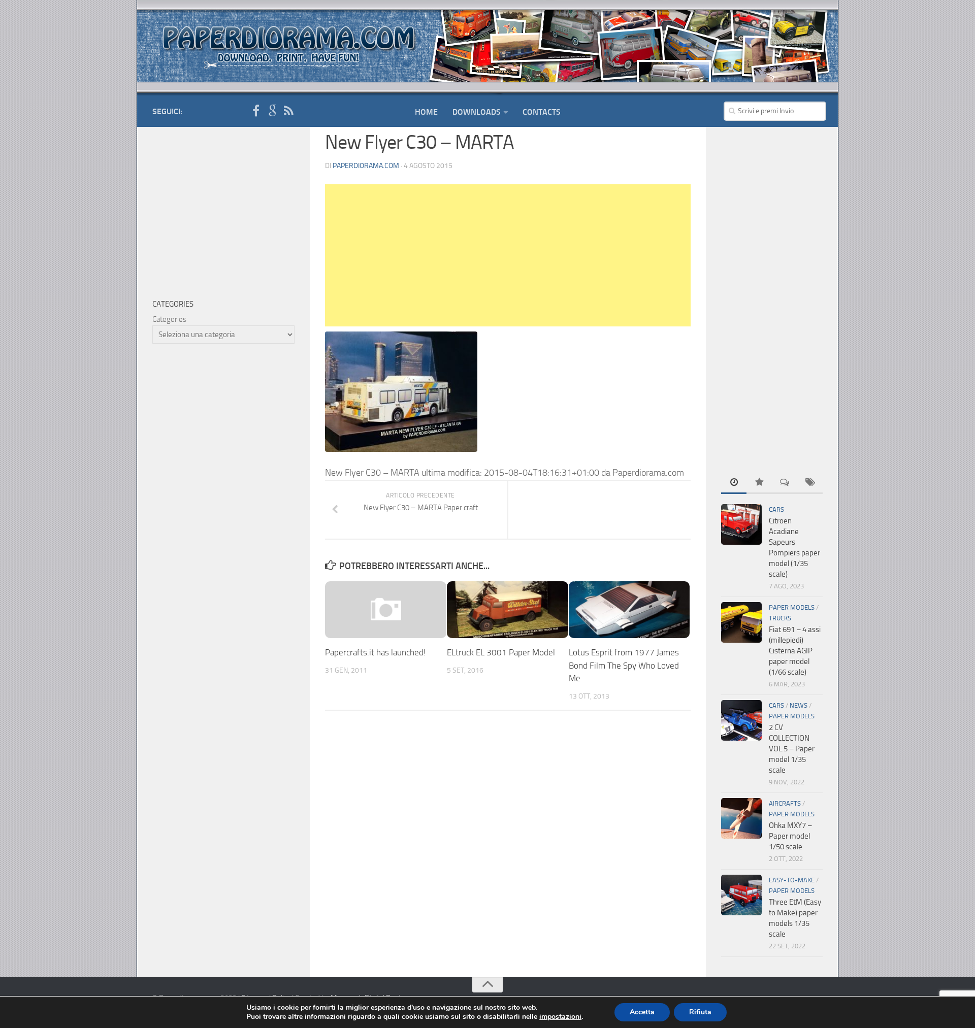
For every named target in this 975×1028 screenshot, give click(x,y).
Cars (776, 509)
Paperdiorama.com (366, 165)
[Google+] (272, 111)
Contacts (542, 112)
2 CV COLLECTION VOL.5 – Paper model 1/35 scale (792, 749)
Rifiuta (700, 1012)
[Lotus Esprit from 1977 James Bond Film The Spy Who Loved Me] (629, 609)
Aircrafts (785, 803)
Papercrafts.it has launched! (375, 652)
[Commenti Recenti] (784, 483)
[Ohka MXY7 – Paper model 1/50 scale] (741, 818)
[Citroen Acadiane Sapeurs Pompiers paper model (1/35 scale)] (741, 524)
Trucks (780, 618)
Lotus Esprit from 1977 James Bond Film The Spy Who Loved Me (624, 665)
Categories (169, 319)
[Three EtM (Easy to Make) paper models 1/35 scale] (741, 895)
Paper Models (792, 607)
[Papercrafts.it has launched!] (385, 609)
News (798, 705)
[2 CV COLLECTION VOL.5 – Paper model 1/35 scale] (741, 720)
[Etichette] (810, 483)
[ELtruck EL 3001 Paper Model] (507, 609)
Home (426, 112)
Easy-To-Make (792, 880)
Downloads (476, 112)
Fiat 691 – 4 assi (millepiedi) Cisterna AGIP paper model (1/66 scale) (795, 651)
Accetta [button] (642, 1012)
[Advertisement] (508, 255)
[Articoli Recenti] (733, 483)
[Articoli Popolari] (759, 483)
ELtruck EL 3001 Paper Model (501, 652)
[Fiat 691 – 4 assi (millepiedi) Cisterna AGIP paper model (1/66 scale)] (741, 622)
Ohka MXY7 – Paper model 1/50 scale (790, 836)
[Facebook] (256, 111)
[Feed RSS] (288, 111)
